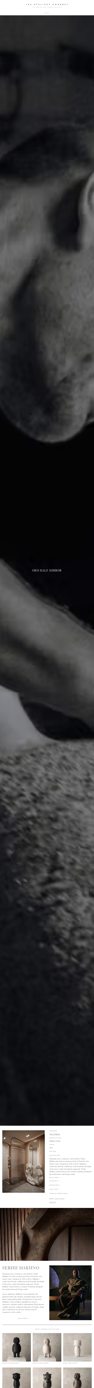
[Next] (90, 1234)
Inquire (52, 1202)
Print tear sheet (57, 1198)
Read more (55, 1177)
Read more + (23, 1318)
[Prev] (4, 1234)
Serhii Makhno (54, 1134)
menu (47, 13)
